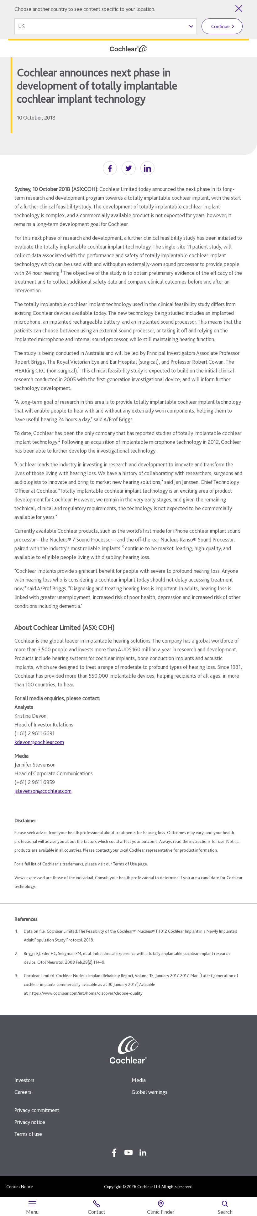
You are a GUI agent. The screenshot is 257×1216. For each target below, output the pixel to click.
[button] (110, 168)
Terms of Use (125, 863)
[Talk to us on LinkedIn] (143, 1152)
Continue (220, 26)
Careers (22, 1092)
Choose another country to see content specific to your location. (84, 9)
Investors (24, 1080)
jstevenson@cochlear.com (42, 791)
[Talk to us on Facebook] (114, 1152)
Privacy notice (29, 1122)
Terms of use (28, 1134)
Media (139, 1080)
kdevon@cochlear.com (39, 742)
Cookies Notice (19, 1186)
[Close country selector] (239, 8)
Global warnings (149, 1092)
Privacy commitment (36, 1110)
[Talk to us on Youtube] (128, 1152)
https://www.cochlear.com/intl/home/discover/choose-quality (86, 993)
